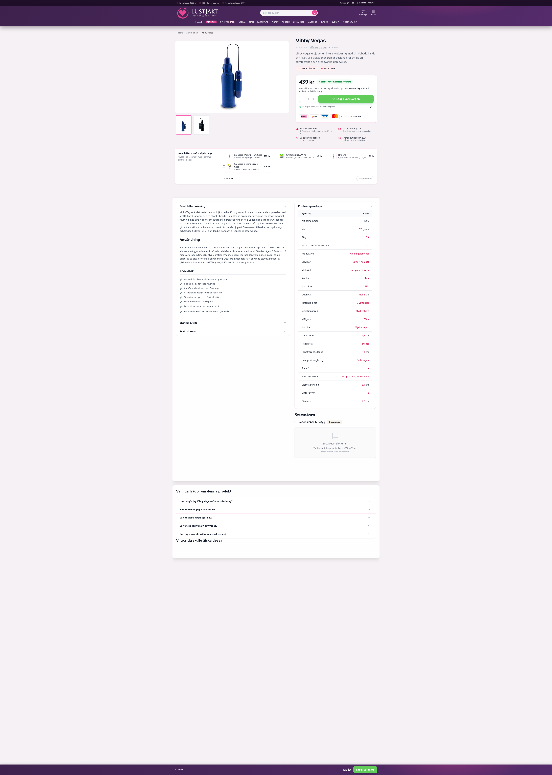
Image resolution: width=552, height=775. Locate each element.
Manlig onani (192, 32)
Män (366, 319)
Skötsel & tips (188, 322)
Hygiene (342, 154)
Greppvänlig (348, 376)
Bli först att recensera (318, 47)
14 (363, 352)
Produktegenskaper (311, 206)
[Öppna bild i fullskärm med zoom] (284, 108)
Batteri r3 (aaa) (361, 261)
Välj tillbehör (365, 178)
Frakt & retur (188, 331)
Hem (180, 32)
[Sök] (314, 12)
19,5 (363, 335)
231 (360, 229)
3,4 (363, 384)
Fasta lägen (362, 360)
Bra (367, 278)
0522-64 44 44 (348, 3)
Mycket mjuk (362, 327)
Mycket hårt (362, 311)
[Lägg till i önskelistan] (371, 107)
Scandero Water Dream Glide (248, 154)
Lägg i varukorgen (348, 99)
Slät (367, 286)
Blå (367, 237)
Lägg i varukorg (365, 769)
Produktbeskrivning (192, 206)
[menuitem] (198, 22)
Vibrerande (363, 376)
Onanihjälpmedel (359, 253)
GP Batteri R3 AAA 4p (296, 154)
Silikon (365, 270)
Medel (362, 294)
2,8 (363, 401)
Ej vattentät (362, 302)
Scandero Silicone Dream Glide (246, 165)
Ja (368, 368)
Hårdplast (355, 270)
